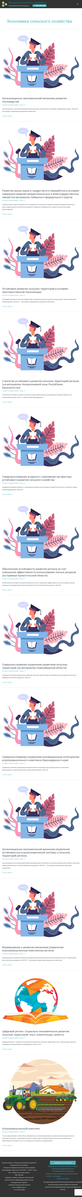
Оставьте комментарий (10, 105)
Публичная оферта (63, 1178)
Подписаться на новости (62, 1163)
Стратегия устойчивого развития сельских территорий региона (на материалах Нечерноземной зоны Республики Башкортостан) (40, 384)
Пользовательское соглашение (63, 1171)
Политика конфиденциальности (63, 1169)
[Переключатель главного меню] (78, 4)
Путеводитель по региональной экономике (63, 1166)
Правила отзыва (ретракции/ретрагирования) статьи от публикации (62, 1175)
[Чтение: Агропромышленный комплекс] (41, 1091)
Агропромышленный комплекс (21, 1128)
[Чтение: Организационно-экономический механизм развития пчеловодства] (41, 63)
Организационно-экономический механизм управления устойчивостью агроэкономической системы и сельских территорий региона (36, 852)
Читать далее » (7, 116)
